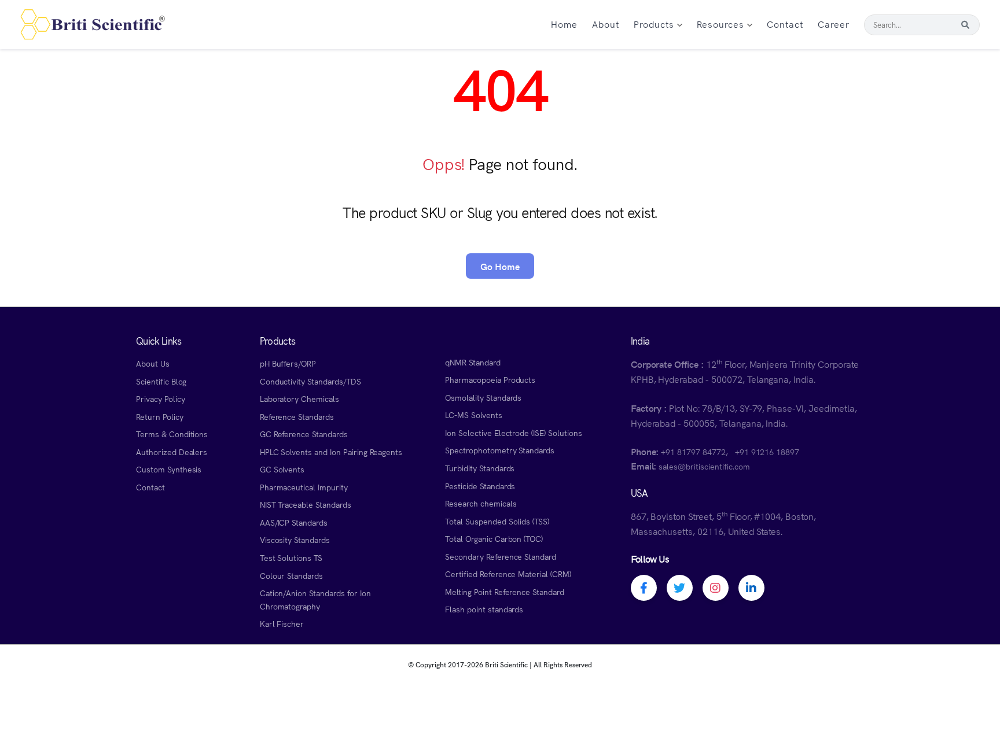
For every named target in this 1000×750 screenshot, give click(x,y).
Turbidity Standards (479, 468)
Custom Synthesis (168, 469)
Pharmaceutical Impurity (304, 487)
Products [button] (655, 23)
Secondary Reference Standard (500, 556)
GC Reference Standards (304, 433)
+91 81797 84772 (693, 451)
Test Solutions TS (291, 557)
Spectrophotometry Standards (499, 450)
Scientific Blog (161, 381)
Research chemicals (480, 503)
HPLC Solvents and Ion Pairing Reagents (331, 451)
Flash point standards (484, 609)
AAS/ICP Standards (294, 522)
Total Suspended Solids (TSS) (497, 521)
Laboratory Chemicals (299, 398)
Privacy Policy (160, 398)
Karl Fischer (282, 623)
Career (834, 23)
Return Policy (159, 416)
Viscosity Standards (295, 539)
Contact (785, 23)
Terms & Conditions (172, 433)
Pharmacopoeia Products (490, 379)
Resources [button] (722, 23)
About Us (153, 363)
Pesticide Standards (480, 486)
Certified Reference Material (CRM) (508, 573)
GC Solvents (282, 469)
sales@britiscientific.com (704, 466)
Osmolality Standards (483, 397)
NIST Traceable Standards (305, 504)
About (605, 23)
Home (564, 23)
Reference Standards (297, 416)
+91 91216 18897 (767, 451)
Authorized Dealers (171, 451)
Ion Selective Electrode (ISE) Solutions (513, 432)
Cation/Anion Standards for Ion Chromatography (315, 599)
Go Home (500, 266)
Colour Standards (291, 575)
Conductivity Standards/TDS (310, 381)
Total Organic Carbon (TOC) (494, 538)
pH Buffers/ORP (288, 363)
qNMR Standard (473, 362)
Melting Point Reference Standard (504, 591)
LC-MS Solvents (473, 414)
